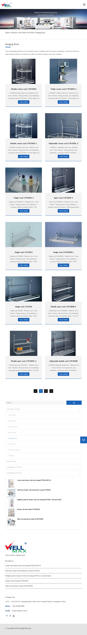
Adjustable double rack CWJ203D (63, 361)
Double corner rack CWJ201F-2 (23, 143)
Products (14, 33)
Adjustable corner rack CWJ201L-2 (63, 143)
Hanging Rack (40, 33)
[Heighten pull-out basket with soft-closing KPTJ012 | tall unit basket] (11, 503)
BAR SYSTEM (11, 461)
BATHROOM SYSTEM (14, 473)
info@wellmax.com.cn (19, 611)
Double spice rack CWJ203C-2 (23, 361)
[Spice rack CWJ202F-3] (63, 181)
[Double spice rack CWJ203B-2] (63, 290)
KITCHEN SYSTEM (26, 33)
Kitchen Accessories (14, 450)
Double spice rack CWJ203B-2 (63, 307)
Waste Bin (11, 455)
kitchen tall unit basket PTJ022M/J (28, 509)
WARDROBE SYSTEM (14, 467)
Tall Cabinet (12, 415)
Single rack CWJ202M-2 (63, 252)
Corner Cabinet (13, 426)
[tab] (43, 409)
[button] (43, 409)
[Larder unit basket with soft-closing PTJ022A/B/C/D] (11, 483)
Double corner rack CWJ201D (23, 89)
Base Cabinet (12, 432)
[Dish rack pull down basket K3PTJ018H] (11, 522)
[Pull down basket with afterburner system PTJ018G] (11, 493)
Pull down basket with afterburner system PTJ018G (34, 490)
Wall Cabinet (12, 421)
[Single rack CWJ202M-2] (63, 238)
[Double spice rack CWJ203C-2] (23, 344)
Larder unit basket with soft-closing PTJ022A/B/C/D (34, 480)
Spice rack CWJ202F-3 (63, 198)
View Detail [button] (24, 102)
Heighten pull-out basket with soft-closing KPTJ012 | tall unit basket (39, 499)
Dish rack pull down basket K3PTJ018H (30, 519)
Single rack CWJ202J (24, 252)
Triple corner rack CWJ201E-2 (63, 89)
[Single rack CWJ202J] (23, 240)
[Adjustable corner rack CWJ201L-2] (63, 129)
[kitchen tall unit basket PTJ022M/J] (11, 512)
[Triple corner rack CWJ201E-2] (63, 72)
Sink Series (11, 444)
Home (7, 33)
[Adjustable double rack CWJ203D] (63, 344)
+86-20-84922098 (18, 606)
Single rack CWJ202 (23, 307)
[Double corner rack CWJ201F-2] (23, 126)
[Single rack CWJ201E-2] (23, 186)
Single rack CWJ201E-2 (24, 198)
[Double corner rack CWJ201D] (23, 72)
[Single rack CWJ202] (23, 291)
